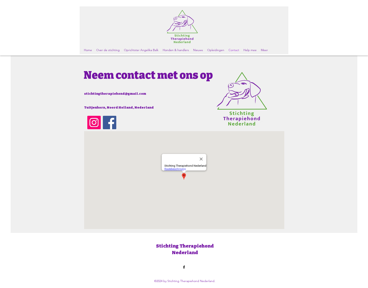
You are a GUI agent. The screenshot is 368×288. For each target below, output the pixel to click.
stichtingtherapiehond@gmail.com (115, 94)
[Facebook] (109, 122)
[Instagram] (94, 122)
